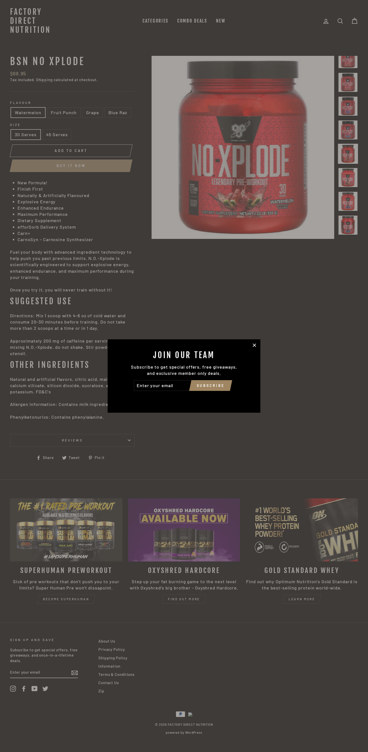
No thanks (184, 398)
